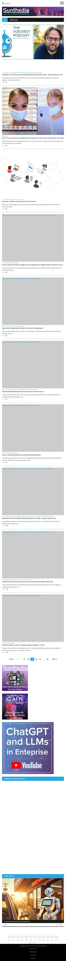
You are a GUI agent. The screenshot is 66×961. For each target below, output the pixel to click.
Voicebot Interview (25, 72)
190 (36, 659)
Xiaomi (29, 579)
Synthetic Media (13, 199)
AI (2, 72)
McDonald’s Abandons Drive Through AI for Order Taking (17, 921)
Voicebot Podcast (37, 72)
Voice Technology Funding (16, 326)
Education (7, 643)
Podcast (6, 72)
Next (54, 659)
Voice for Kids (22, 579)
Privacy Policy (33, 952)
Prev (11, 659)
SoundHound (12, 389)
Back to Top (32, 942)
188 (28, 659)
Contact (33, 958)
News (5, 136)
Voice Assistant (14, 72)
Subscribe (33, 955)
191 (40, 659)
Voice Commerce (32, 389)
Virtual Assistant (15, 516)
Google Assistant (9, 263)
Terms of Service (33, 948)
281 (47, 659)
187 (24, 659)
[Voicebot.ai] (25, 3)
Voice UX (21, 199)
